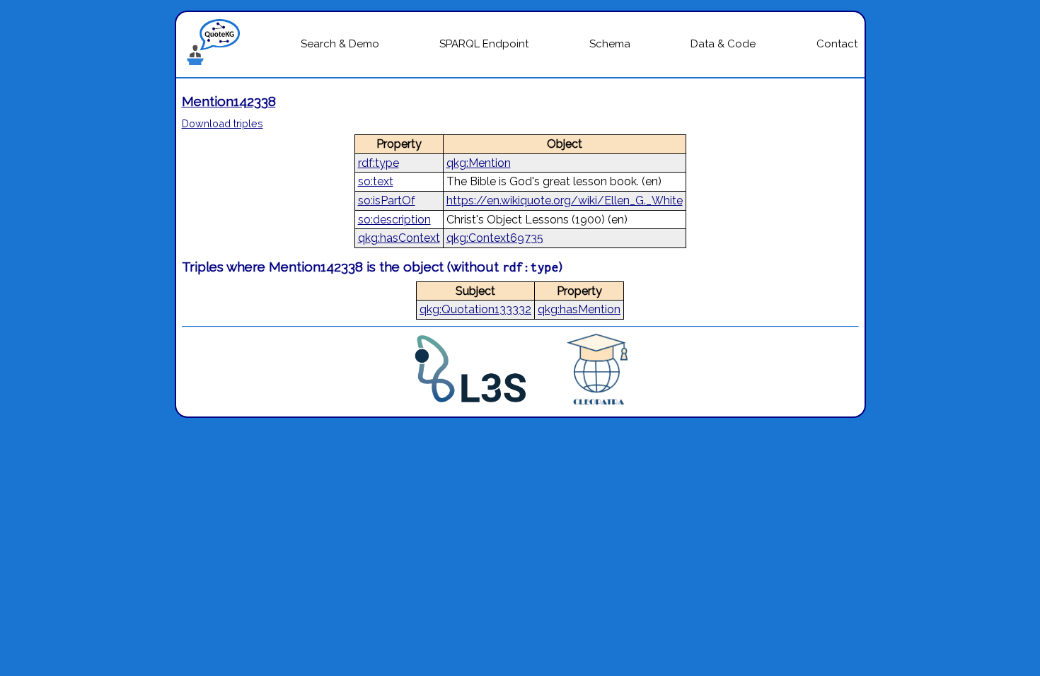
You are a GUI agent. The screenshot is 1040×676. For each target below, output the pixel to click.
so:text (375, 181)
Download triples (222, 123)
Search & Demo (340, 43)
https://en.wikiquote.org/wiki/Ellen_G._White (564, 200)
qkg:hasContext (399, 238)
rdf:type (378, 163)
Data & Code (723, 43)
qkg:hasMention (579, 309)
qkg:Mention (478, 163)
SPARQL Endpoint (483, 43)
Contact (836, 43)
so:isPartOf (386, 200)
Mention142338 (229, 101)
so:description (394, 219)
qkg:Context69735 (494, 238)
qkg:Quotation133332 (475, 309)
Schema (609, 43)
